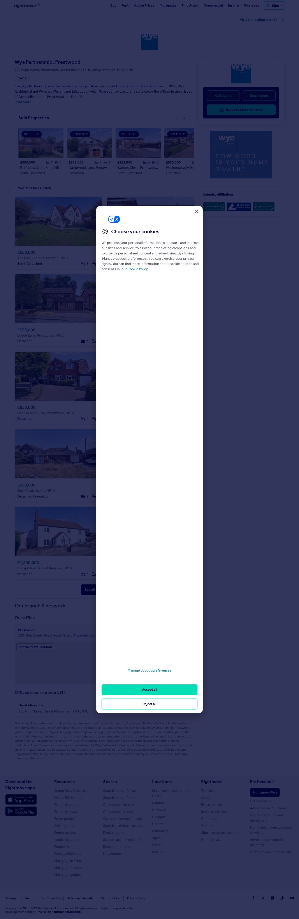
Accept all (149, 690)
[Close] (196, 211)
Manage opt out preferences (149, 670)
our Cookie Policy (134, 269)
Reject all (150, 704)
